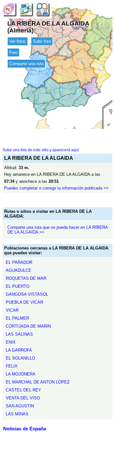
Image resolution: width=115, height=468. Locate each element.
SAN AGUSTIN (20, 406)
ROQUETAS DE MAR (26, 278)
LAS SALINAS (19, 334)
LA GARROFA (19, 350)
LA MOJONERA (20, 374)
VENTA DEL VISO (23, 398)
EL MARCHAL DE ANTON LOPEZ (38, 382)
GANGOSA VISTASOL (27, 294)
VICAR (12, 310)
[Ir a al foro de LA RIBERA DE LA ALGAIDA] (42, 8)
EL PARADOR (19, 262)
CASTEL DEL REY (23, 390)
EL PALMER (17, 318)
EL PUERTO (17, 286)
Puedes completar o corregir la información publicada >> (56, 188)
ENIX (11, 342)
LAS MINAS (17, 414)
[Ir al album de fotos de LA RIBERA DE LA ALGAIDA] (25, 8)
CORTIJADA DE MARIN (28, 326)
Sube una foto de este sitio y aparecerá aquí (41, 150)
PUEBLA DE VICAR (24, 302)
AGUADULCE (18, 270)
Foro (13, 52)
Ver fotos (17, 41)
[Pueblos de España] (9, 8)
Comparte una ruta (26, 63)
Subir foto (42, 41)
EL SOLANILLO (20, 358)
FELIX (12, 366)
